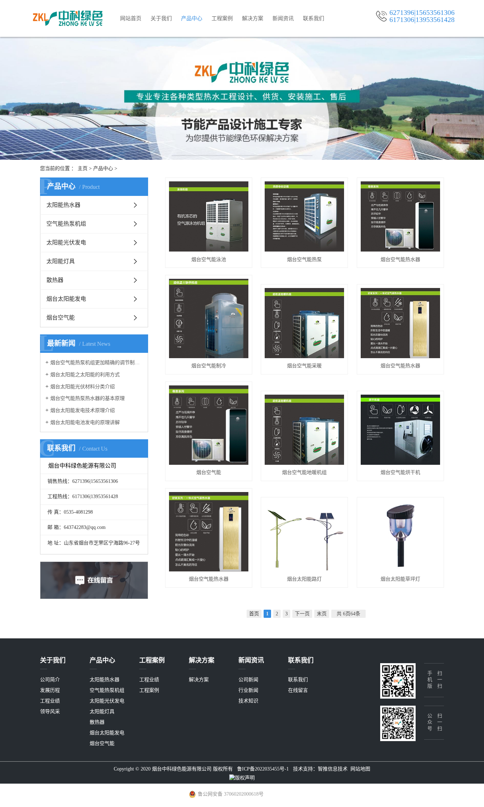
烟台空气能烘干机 (400, 472)
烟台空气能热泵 (304, 259)
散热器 (54, 280)
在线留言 (298, 690)
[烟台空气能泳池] (208, 216)
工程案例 (222, 18)
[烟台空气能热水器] (400, 216)
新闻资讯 (283, 18)
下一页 (302, 613)
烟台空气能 (60, 318)
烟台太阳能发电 (66, 299)
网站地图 (360, 769)
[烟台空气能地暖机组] (304, 430)
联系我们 (313, 18)
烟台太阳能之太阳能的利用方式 (85, 374)
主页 (83, 168)
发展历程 (50, 690)
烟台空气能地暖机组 (304, 472)
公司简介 (50, 679)
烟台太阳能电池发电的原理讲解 (85, 422)
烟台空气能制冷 (208, 365)
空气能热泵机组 (66, 224)
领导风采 (50, 711)
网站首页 (130, 18)
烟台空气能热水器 (400, 259)
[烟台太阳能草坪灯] (400, 536)
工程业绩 (50, 701)
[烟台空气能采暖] (304, 323)
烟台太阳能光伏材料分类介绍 (82, 386)
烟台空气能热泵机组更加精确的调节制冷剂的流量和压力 (96, 362)
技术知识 (248, 701)
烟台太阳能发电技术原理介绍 (82, 410)
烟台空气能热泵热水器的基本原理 (87, 398)
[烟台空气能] (208, 425)
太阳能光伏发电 (66, 242)
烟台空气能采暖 (304, 365)
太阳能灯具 (60, 261)
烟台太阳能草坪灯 (400, 579)
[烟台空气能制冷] (208, 318)
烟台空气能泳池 (208, 259)
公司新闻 (248, 679)
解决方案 (252, 18)
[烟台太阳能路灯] (304, 536)
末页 (322, 613)
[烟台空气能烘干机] (400, 430)
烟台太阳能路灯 (304, 579)
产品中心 (191, 18)
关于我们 (161, 18)
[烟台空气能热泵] (304, 216)
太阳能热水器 (63, 205)
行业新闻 (248, 690)
